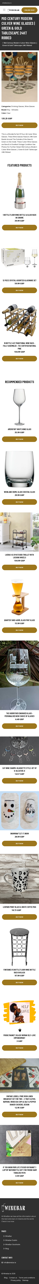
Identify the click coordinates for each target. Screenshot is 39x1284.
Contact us (13, 1278)
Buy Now (19, 125)
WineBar (8, 1236)
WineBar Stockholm (12, 1244)
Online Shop (29, 10)
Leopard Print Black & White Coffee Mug (19, 907)
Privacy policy (16, 1280)
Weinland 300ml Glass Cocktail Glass (19, 492)
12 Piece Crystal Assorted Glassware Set (19, 280)
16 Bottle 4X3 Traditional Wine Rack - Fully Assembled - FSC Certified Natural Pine (19, 346)
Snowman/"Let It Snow (19, 833)
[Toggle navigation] (4, 10)
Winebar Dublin (11, 1240)
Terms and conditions (27, 1278)
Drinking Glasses (17, 106)
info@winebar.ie (7, 3)
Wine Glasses (30, 106)
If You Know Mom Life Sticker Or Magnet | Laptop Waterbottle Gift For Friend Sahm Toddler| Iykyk (19, 1170)
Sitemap (25, 1280)
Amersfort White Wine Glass (19, 429)
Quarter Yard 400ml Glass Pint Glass (19, 620)
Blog (7, 1248)
